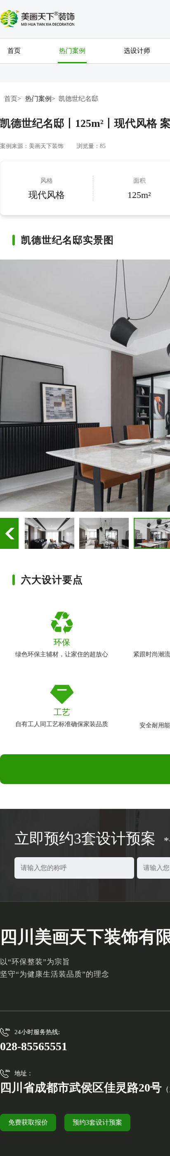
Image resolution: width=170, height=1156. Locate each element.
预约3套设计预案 (97, 1122)
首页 (14, 50)
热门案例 (72, 50)
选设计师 (137, 50)
